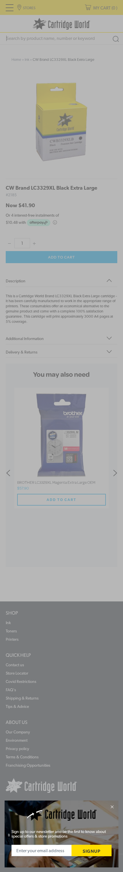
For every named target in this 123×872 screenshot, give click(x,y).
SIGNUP (91, 851)
